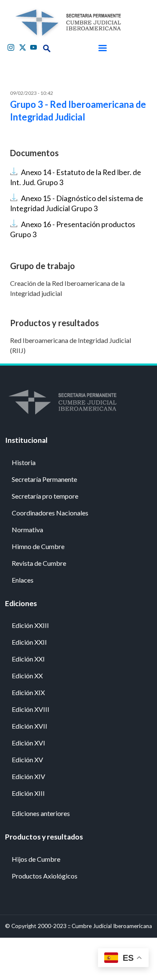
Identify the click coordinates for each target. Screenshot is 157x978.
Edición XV (27, 760)
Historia (24, 462)
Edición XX (27, 676)
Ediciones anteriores (41, 813)
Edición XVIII (30, 709)
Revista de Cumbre (39, 563)
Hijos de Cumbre (36, 859)
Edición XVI (28, 743)
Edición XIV (28, 776)
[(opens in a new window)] (11, 46)
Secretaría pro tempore (45, 496)
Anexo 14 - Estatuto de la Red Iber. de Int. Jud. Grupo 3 (75, 177)
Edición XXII (29, 642)
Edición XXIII (30, 625)
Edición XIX (28, 692)
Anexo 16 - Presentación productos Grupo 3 (72, 229)
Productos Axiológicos (44, 876)
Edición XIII (28, 793)
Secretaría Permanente (44, 479)
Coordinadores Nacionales (50, 513)
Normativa (27, 529)
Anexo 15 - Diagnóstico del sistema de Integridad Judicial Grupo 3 (76, 203)
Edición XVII (29, 726)
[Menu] (102, 48)
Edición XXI (28, 659)
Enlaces (22, 580)
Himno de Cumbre (38, 546)
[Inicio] (67, 23)
